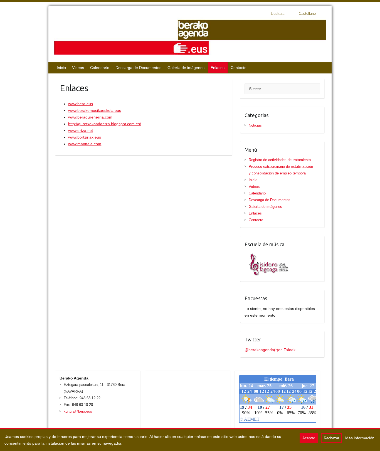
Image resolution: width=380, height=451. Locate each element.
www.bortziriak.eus (84, 137)
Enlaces (217, 67)
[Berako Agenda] (190, 38)
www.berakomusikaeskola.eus (94, 110)
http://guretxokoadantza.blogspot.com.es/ (104, 124)
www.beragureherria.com (90, 117)
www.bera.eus (80, 104)
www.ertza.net (80, 130)
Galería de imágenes (185, 67)
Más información (359, 438)
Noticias (255, 125)
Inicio (61, 67)
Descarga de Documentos (138, 67)
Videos (78, 67)
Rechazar (331, 438)
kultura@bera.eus (78, 411)
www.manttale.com (84, 144)
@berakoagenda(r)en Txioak (270, 350)
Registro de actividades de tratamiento (280, 160)
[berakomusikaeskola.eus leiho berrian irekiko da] (267, 254)
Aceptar (308, 438)
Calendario (99, 67)
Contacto (238, 67)
